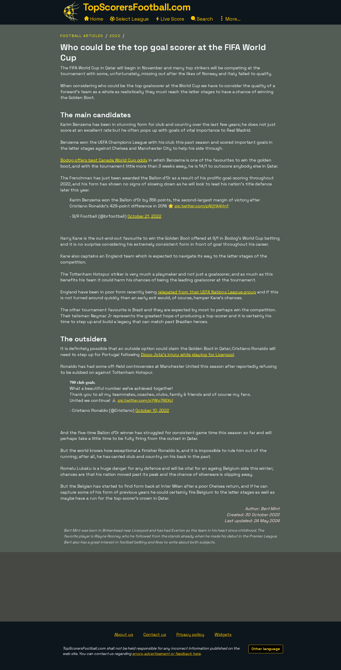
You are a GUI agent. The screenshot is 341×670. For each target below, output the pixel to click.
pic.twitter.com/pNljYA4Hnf (201, 206)
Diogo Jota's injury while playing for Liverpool (187, 354)
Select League (132, 19)
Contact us (154, 634)
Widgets (223, 634)
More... (232, 19)
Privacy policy (190, 634)
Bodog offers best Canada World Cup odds (103, 160)
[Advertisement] (170, 586)
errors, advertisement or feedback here (166, 653)
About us (123, 634)
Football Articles (81, 35)
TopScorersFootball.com (136, 7)
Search (204, 19)
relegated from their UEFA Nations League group (207, 292)
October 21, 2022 (144, 216)
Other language (265, 648)
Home (96, 19)
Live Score (171, 19)
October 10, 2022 (152, 410)
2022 (115, 35)
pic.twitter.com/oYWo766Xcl (145, 400)
